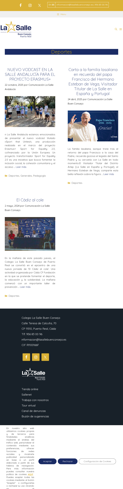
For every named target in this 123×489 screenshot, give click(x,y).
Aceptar (47, 461)
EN (50, 4)
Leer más (21, 166)
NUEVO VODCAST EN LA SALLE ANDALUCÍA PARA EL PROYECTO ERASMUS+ (30, 74)
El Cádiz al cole (30, 199)
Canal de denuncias (34, 411)
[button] (116, 29)
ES (53, 4)
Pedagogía (39, 175)
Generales (26, 175)
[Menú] (120, 29)
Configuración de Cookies (97, 461)
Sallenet (27, 394)
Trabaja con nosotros (35, 400)
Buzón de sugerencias (35, 416)
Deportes (14, 175)
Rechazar (68, 461)
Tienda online (30, 389)
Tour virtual (29, 405)
